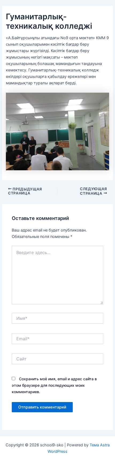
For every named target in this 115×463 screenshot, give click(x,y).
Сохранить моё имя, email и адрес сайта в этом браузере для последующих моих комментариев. (54, 385)
